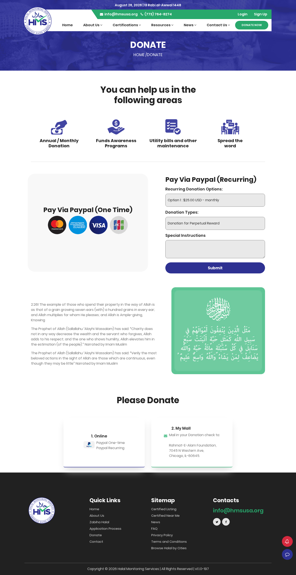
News (189, 25)
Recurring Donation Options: (194, 189)
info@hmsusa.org (121, 14)
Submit (215, 268)
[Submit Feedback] (287, 554)
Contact (96, 541)
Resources (161, 25)
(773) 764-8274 (158, 14)
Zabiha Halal (99, 522)
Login (242, 14)
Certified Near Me (165, 515)
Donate (95, 535)
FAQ (154, 528)
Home (67, 25)
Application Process (105, 528)
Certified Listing (163, 509)
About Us (91, 25)
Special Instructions (185, 235)
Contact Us (217, 25)
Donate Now (252, 25)
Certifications (126, 25)
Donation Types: (181, 212)
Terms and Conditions (169, 541)
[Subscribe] (287, 541)
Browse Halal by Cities (169, 548)
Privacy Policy (162, 535)
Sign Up (260, 14)
